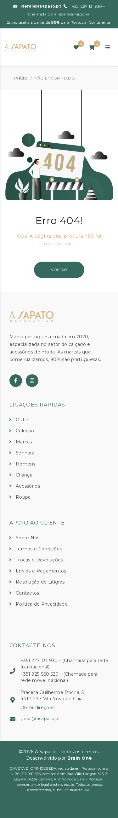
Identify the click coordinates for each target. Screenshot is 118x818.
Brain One (79, 758)
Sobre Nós (28, 538)
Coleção (25, 431)
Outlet (23, 420)
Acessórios (28, 486)
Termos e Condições (39, 549)
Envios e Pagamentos (41, 571)
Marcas (24, 442)
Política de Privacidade (42, 604)
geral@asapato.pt (41, 6)
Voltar (59, 269)
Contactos (27, 593)
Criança (24, 475)
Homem (25, 464)
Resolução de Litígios (40, 582)
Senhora (25, 453)
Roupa (23, 497)
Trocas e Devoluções (39, 560)
